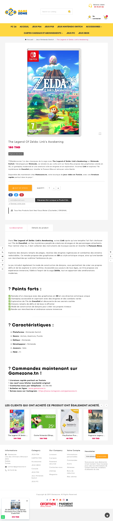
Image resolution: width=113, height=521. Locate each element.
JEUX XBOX (36, 465)
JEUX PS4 (35, 454)
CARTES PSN (37, 458)
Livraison (53, 454)
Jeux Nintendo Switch (37, 477)
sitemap (52, 471)
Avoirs (69, 464)
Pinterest (21, 194)
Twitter (16, 194)
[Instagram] (63, 499)
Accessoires (36, 461)
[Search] (69, 11)
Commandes (72, 460)
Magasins (53, 474)
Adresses (70, 467)
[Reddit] (60, 499)
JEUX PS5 (35, 472)
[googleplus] (50, 499)
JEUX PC (35, 481)
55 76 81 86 (99, 7)
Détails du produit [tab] (40, 228)
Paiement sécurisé (53, 462)
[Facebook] (47, 499)
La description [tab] (16, 228)
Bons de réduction (71, 472)
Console (35, 469)
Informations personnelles (72, 455)
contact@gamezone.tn (17, 467)
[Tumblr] (67, 499)
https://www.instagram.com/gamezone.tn (58, 391)
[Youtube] (54, 499)
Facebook (10, 194)
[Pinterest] (57, 499)
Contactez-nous (55, 467)
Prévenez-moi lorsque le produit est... (53, 200)
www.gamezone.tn (37, 388)
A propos (53, 458)
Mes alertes (72, 476)
